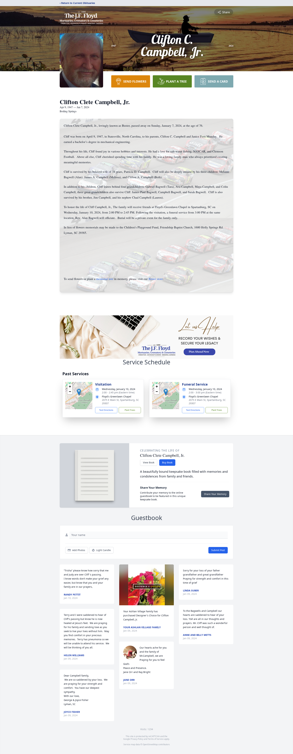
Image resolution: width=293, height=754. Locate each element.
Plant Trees (130, 410)
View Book (148, 462)
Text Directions (106, 410)
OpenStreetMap (150, 744)
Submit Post (218, 550)
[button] (79, 392)
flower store (156, 279)
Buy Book (167, 462)
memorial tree (104, 279)
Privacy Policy (137, 739)
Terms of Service (156, 739)
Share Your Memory (215, 494)
